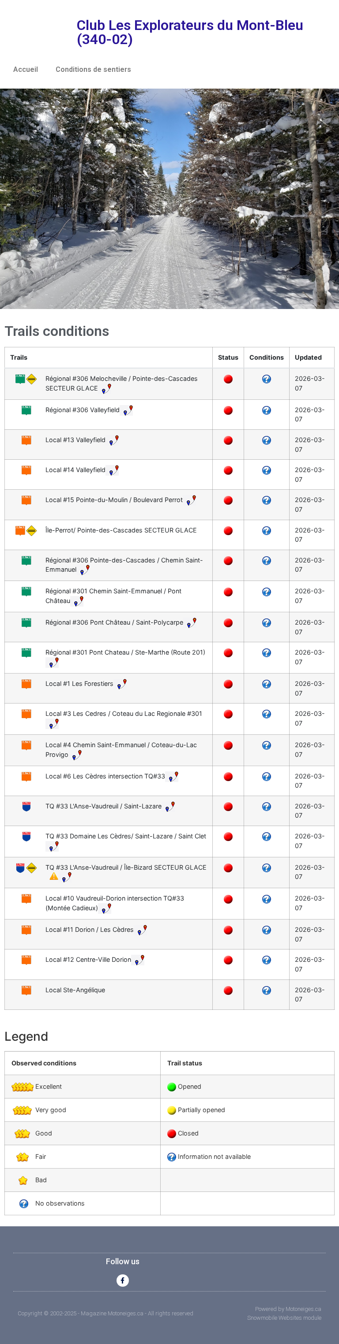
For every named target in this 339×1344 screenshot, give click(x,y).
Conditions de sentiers (93, 69)
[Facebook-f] (123, 1280)
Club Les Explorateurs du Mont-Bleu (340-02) (190, 32)
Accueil (25, 69)
